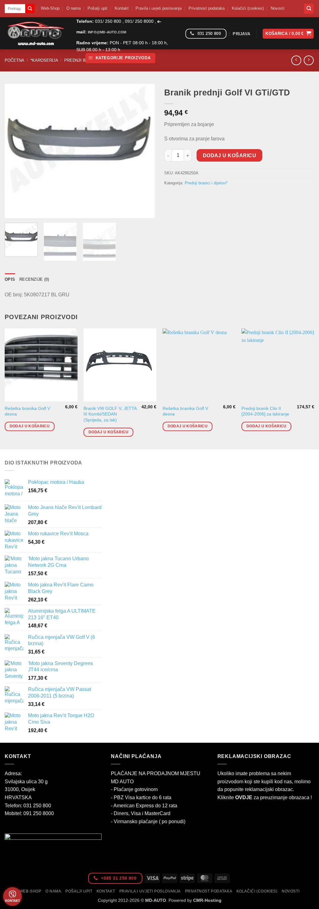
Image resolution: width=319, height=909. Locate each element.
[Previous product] (308, 60)
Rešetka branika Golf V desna (27, 411)
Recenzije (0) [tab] (34, 279)
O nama (73, 8)
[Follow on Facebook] (178, 34)
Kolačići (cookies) (248, 8)
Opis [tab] (10, 279)
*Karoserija (44, 60)
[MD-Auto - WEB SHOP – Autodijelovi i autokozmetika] (36, 33)
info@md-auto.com (107, 32)
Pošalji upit (97, 8)
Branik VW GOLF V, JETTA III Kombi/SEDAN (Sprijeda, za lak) (109, 414)
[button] (120, 58)
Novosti (277, 8)
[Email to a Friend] (192, 197)
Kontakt (122, 8)
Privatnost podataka (206, 8)
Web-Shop (50, 8)
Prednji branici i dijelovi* (206, 183)
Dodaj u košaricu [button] (30, 426)
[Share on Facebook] (170, 197)
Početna (14, 60)
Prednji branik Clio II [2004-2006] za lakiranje (265, 411)
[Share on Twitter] (181, 197)
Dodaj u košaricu (229, 155)
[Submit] (30, 8)
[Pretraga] (309, 8)
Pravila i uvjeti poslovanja (159, 8)
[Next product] (296, 60)
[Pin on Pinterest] (203, 197)
